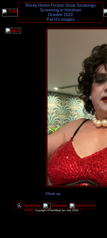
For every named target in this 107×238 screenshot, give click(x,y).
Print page (59, 205)
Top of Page (31, 205)
